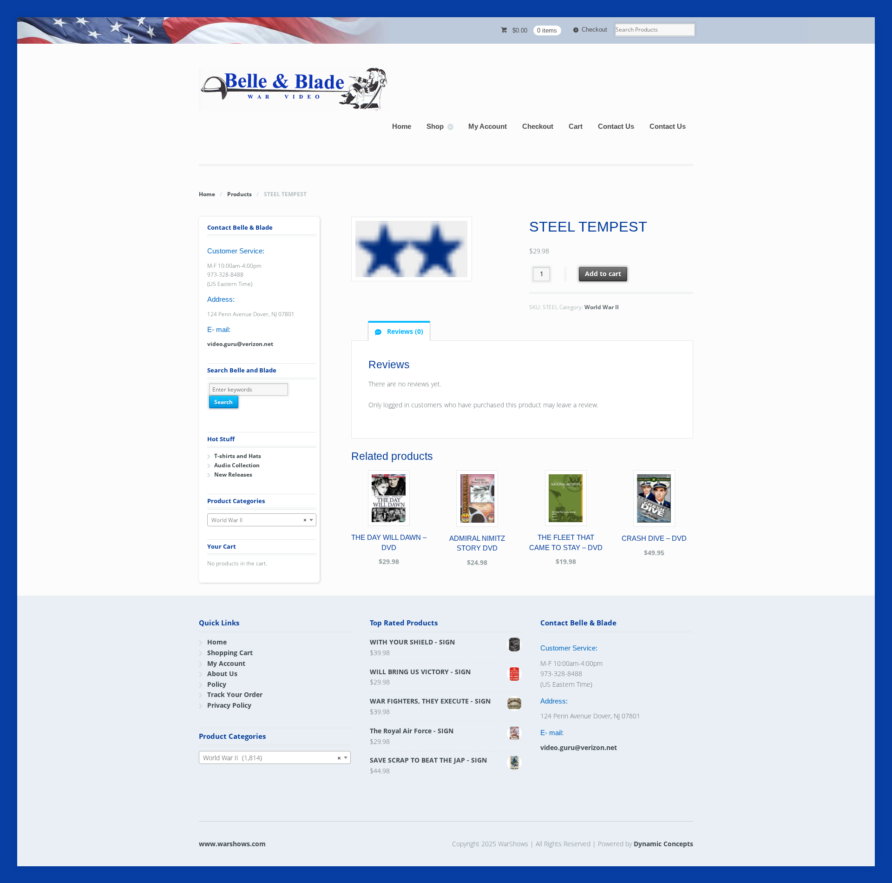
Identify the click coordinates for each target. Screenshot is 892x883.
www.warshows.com (232, 843)
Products (239, 194)
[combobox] (261, 519)
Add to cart (603, 273)
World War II (601, 307)
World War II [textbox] (259, 520)
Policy (216, 684)
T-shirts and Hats (237, 456)
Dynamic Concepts (663, 843)
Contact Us (616, 126)
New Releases (233, 474)
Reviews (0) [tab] (404, 331)
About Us (222, 673)
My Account (487, 126)
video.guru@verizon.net (240, 344)
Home (401, 126)
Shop (435, 126)
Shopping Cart (230, 652)
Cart (576, 126)
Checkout (594, 29)
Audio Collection (237, 465)
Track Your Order (234, 694)
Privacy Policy (229, 705)
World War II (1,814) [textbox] (272, 757)
